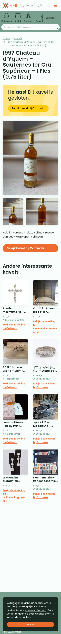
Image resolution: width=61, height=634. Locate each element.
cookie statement (35, 610)
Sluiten (30, 624)
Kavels (18, 38)
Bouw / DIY (41, 21)
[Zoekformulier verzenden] (56, 27)
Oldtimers (6, 21)
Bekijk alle (51, 17)
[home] (22, 5)
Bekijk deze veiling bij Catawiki (14, 326)
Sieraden (28, 21)
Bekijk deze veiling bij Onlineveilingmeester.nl (45, 327)
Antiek (18, 21)
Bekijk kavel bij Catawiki (28, 108)
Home (6, 38)
